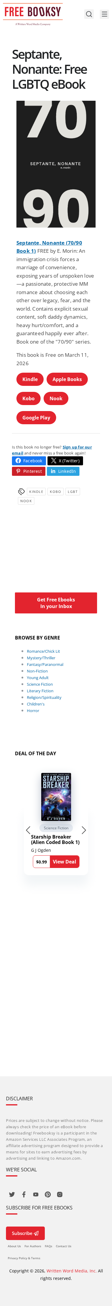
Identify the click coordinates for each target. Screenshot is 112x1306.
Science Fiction (40, 684)
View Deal (64, 861)
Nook (56, 398)
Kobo (28, 398)
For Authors (32, 1246)
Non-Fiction (37, 671)
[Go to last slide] (28, 830)
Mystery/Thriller (41, 657)
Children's (36, 704)
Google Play (36, 417)
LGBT (73, 491)
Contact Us (63, 1246)
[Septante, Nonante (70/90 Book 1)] (56, 164)
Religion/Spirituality (44, 697)
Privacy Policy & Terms (24, 1258)
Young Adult (38, 677)
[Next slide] (84, 830)
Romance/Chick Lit (43, 651)
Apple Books (67, 379)
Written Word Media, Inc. (72, 1271)
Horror (33, 710)
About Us (14, 1246)
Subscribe (22, 1233)
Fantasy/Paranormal (45, 664)
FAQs (48, 1246)
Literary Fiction (40, 690)
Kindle (30, 379)
